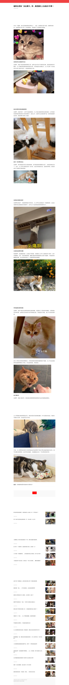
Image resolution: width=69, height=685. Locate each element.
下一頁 (34, 492)
